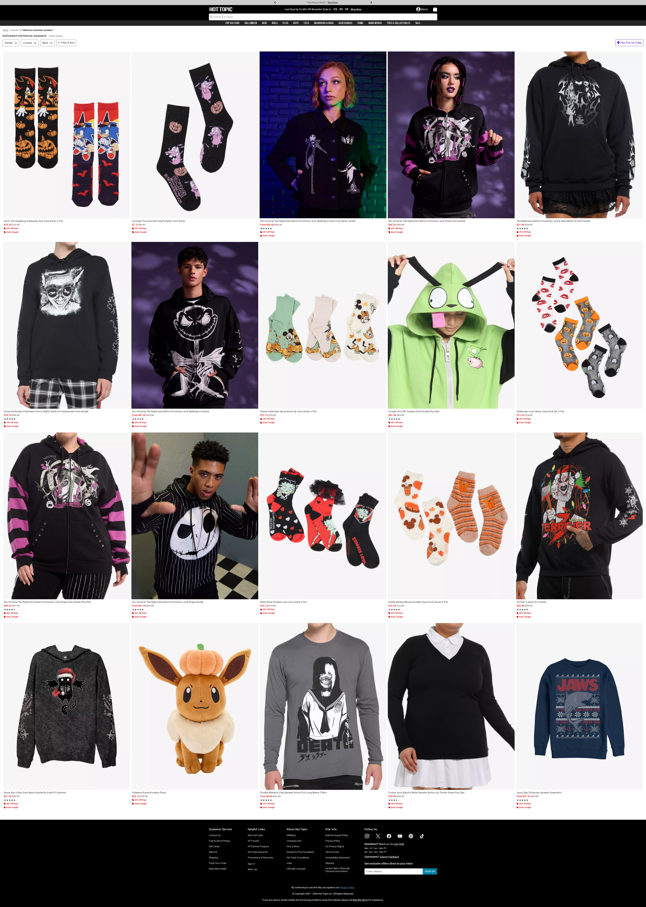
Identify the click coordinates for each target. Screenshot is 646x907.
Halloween (251, 23)
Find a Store (293, 846)
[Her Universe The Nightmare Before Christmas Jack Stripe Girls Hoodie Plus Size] (66, 515)
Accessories (345, 23)
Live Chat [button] (399, 844)
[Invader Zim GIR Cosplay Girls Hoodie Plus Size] (451, 325)
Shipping (213, 857)
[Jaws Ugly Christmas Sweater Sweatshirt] (579, 706)
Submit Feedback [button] (389, 856)
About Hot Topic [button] (297, 829)
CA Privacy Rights (334, 846)
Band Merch (375, 23)
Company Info (294, 840)
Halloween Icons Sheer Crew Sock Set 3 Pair (540, 411)
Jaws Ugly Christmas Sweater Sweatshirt (539, 792)
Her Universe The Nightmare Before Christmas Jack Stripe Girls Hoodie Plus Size (47, 602)
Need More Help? (218, 868)
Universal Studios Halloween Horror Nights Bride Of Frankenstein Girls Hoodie (46, 411)
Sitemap (329, 863)
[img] (367, 836)
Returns (213, 852)
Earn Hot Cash (255, 835)
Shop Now (333, 2)
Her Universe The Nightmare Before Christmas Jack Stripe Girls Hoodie (426, 221)
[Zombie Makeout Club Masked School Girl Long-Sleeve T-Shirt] (323, 706)
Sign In (251, 863)
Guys (295, 23)
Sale (418, 23)
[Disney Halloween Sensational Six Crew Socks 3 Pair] (323, 325)
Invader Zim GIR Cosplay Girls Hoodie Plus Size (413, 411)
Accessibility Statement (337, 857)
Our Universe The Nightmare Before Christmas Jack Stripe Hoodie (168, 602)
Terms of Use (332, 852)
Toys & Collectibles (398, 23)
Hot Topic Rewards (258, 852)
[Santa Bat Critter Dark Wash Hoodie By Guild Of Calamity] (66, 706)
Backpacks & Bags (324, 23)
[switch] (629, 42)
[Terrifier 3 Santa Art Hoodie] (579, 515)
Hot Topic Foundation (298, 857)
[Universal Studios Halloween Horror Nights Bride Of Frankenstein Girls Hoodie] (66, 325)
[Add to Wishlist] (126, 54)
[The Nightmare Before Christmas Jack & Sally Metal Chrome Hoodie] (579, 134)
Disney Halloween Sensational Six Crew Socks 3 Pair (288, 411)
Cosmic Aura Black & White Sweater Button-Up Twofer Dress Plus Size (426, 792)
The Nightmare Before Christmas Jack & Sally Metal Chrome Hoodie (553, 221)
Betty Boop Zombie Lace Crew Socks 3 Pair (283, 602)
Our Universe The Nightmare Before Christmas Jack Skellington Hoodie (170, 411)
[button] (422, 9)
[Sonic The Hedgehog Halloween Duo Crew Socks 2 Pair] (66, 134)
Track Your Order (217, 863)
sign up (430, 871)
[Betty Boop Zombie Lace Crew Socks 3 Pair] (323, 515)
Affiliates (291, 835)
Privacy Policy (332, 840)
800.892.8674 (360, 900)
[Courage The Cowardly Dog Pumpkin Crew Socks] (194, 134)
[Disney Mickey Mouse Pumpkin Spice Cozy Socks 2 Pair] (451, 515)
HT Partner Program (258, 846)
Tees (306, 23)
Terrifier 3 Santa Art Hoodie (531, 602)
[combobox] (323, 17)
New (264, 23)
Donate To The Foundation (300, 852)
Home (360, 23)
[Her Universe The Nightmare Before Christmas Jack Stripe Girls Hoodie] (451, 134)
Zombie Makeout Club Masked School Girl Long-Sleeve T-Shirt (293, 792)
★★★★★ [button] (266, 228)
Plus (285, 23)
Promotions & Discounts (260, 857)
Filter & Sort (67, 42)
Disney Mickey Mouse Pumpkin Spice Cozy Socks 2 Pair (418, 602)
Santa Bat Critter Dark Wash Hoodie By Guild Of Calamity (35, 792)
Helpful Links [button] (256, 829)
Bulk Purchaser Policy (336, 835)
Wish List (252, 869)
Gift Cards (214, 846)
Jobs (289, 863)
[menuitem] (435, 9)
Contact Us (215, 835)
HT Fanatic (253, 840)
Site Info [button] (331, 829)
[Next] (371, 2)
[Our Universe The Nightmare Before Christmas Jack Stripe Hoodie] (194, 515)
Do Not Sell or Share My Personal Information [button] (337, 870)
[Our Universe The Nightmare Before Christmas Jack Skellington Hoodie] (194, 325)
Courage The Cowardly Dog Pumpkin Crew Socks (158, 221)
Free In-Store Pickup (219, 840)
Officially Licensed (296, 868)
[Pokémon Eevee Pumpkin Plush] (194, 706)
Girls (275, 23)
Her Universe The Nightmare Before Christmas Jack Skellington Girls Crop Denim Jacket (308, 221)
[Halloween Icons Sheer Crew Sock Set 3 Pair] (579, 325)
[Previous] (274, 2)
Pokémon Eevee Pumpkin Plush (149, 792)
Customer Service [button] (220, 829)
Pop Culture (233, 23)
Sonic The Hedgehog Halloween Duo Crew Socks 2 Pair (33, 221)
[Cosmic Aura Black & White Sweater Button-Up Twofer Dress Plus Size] (451, 706)
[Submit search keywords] (211, 16)
